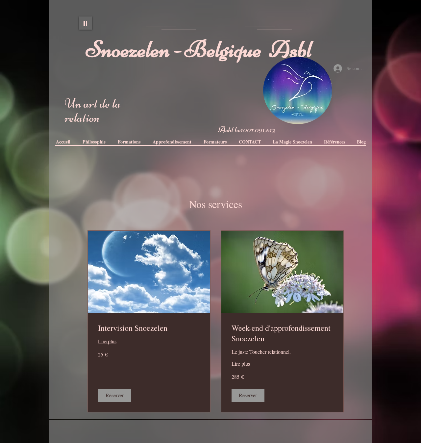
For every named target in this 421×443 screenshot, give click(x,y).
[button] (171, 142)
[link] (149, 328)
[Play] (85, 23)
